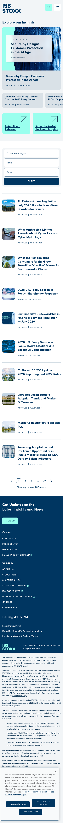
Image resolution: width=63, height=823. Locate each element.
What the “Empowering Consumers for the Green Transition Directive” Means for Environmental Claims (39, 263)
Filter (31, 181)
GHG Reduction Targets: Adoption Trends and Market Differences (37, 398)
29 (44, 480)
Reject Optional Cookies (43, 803)
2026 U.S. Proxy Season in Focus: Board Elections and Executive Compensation (36, 345)
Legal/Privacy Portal (11, 626)
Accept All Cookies (18, 804)
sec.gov (56, 693)
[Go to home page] (11, 8)
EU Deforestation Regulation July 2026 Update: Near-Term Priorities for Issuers (38, 205)
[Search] (48, 7)
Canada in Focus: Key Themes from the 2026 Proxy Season (21, 98)
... (38, 480)
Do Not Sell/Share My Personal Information (22, 631)
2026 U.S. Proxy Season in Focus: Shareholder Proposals (38, 291)
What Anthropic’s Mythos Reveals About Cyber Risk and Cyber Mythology (38, 233)
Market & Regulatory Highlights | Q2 (39, 424)
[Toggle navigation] (57, 7)
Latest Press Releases (12, 128)
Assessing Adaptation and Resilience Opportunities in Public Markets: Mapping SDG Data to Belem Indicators (38, 452)
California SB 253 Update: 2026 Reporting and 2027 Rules (39, 372)
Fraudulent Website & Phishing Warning (20, 636)
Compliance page (19, 696)
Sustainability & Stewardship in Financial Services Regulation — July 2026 (39, 317)
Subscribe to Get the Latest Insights (46, 128)
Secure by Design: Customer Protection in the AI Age (25, 78)
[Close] (55, 772)
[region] (29, 794)
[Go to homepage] (8, 647)
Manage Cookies (31, 812)
